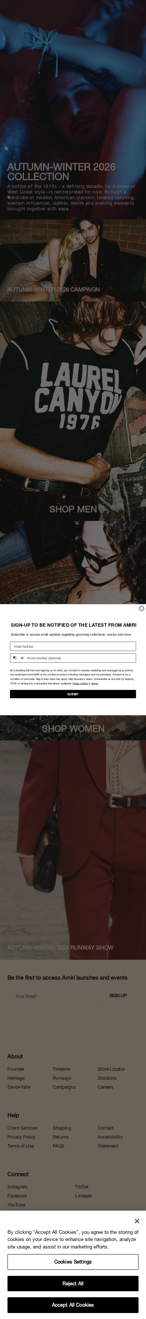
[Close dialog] (141, 608)
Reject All (73, 1283)
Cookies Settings (73, 1262)
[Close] (137, 1221)
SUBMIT (73, 694)
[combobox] (17, 657)
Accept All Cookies (73, 1305)
